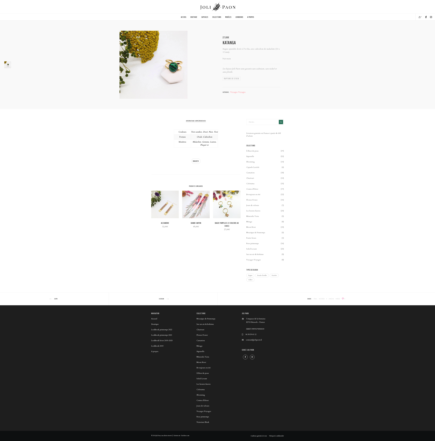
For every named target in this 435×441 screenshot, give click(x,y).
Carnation (250, 172)
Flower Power (251, 200)
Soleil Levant (251, 249)
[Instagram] (429, 17)
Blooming (250, 162)
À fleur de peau (252, 151)
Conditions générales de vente (259, 436)
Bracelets (274, 275)
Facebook (322, 299)
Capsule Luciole (252, 167)
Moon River (251, 227)
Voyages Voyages (237, 92)
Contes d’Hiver (203, 400)
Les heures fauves (253, 211)
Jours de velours (252, 205)
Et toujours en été (253, 194)
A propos (154, 351)
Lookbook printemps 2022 (161, 329)
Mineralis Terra (252, 216)
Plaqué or (204, 145)
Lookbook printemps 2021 (161, 335)
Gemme (205, 141)
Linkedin (331, 299)
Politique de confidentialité (276, 436)
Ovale (199, 137)
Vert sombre (196, 132)
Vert (216, 132)
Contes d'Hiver (252, 189)
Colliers (250, 280)
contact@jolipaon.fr (254, 340)
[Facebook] (424, 17)
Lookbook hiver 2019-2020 (162, 340)
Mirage (249, 221)
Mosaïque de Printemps (255, 232)
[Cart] (418, 17)
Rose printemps (252, 243)
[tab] (196, 121)
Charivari (250, 178)
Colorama (250, 183)
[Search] (281, 122)
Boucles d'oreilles (262, 275)
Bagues (196, 161)
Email (315, 299)
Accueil (154, 319)
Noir (211, 132)
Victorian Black (203, 422)
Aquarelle (250, 156)
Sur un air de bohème (255, 254)
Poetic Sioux (251, 238)
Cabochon (207, 137)
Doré (205, 132)
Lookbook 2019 (157, 346)
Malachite (197, 141)
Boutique (155, 324)
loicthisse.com (185, 435)
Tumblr (338, 299)
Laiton (213, 141)
